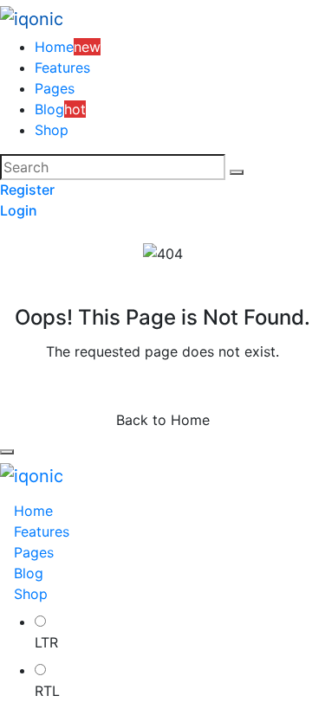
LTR (46, 642)
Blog (28, 573)
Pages (55, 88)
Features (62, 67)
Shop (51, 129)
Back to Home (163, 419)
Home (33, 510)
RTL (47, 690)
